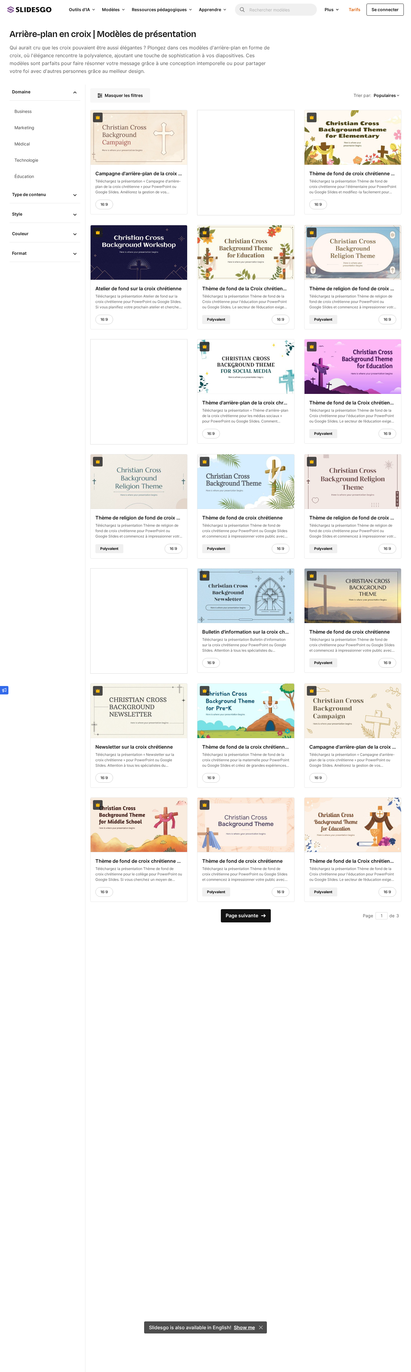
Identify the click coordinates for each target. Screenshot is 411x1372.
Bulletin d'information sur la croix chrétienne (245, 631)
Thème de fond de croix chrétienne (242, 517)
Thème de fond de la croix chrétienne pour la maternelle (245, 746)
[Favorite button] (168, 117)
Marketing (24, 127)
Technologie (26, 160)
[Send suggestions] (4, 690)
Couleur (20, 233)
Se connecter (385, 9)
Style (17, 214)
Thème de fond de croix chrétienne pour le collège (138, 860)
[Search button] (242, 10)
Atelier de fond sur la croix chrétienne (138, 288)
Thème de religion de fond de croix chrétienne (352, 288)
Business (23, 111)
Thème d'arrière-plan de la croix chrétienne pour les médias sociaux (245, 402)
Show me (244, 1327)
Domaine (21, 91)
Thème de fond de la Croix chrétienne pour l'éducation (245, 288)
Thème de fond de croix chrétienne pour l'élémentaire (352, 173)
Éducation (24, 176)
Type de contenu (29, 194)
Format (19, 253)
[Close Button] (261, 1327)
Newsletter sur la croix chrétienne (134, 746)
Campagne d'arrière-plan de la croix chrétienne (138, 173)
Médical (22, 143)
